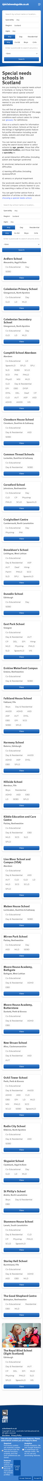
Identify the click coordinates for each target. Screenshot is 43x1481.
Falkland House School (18, 698)
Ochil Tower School (15, 1077)
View (21, 278)
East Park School (14, 624)
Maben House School (17, 906)
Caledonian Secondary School (18, 320)
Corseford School (14, 485)
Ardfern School (13, 259)
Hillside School (13, 782)
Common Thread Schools (19, 454)
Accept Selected (25, 1478)
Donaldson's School (16, 550)
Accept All (37, 1478)
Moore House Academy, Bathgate (18, 968)
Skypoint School (14, 1161)
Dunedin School (13, 594)
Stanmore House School (18, 1221)
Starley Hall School (15, 1261)
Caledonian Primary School (21, 289)
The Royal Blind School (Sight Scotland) (18, 1351)
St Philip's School (15, 1191)
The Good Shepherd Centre (20, 1296)
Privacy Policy (16, 1435)
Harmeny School (14, 742)
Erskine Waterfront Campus (21, 668)
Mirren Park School (15, 936)
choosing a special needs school (17, 198)
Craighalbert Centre (16, 519)
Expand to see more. (17, 1467)
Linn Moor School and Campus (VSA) (17, 860)
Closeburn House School (19, 419)
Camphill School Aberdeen (20, 353)
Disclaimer (6, 1435)
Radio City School (14, 1126)
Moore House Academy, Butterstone (18, 1006)
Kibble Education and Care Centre (20, 818)
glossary (9, 120)
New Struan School (15, 1043)
